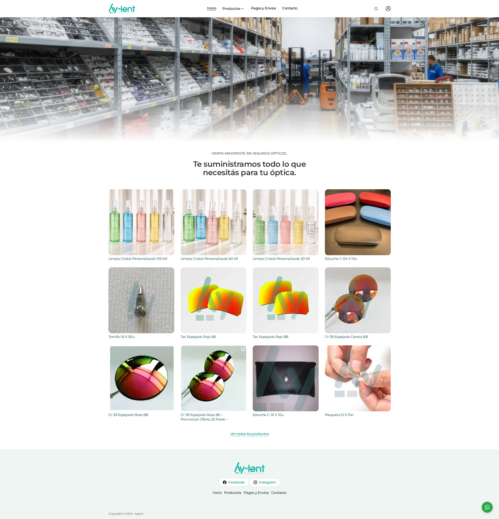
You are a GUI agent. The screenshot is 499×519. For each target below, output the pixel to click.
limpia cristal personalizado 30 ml (281, 259)
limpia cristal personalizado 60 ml (209, 259)
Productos (232, 493)
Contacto (289, 8)
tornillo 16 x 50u (121, 337)
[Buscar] (376, 8)
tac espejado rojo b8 (270, 337)
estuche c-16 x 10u (268, 415)
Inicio (211, 8)
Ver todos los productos (249, 434)
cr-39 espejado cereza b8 (346, 337)
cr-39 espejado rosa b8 (128, 415)
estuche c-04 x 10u (341, 259)
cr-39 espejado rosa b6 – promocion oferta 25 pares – (204, 417)
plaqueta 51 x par (339, 415)
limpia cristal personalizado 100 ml (137, 259)
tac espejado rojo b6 (198, 337)
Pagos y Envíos (263, 8)
